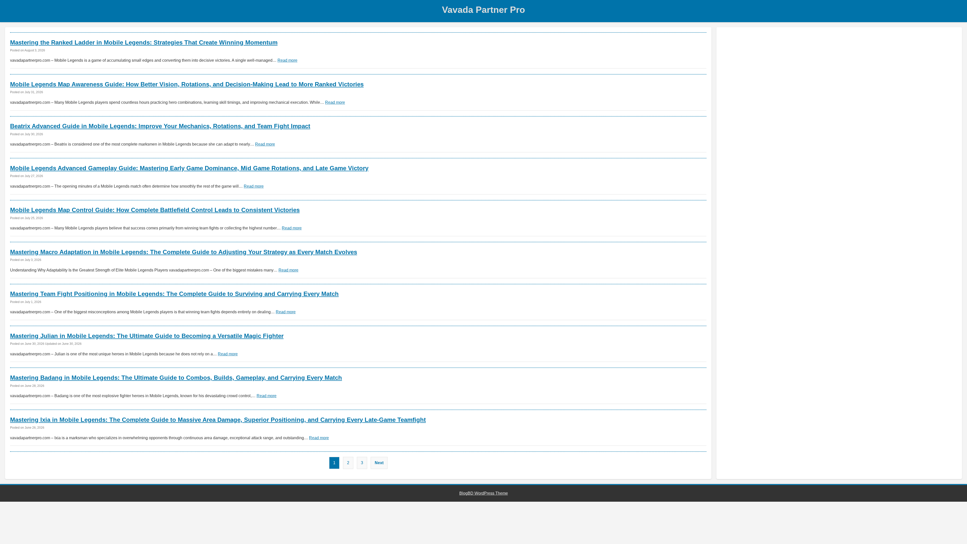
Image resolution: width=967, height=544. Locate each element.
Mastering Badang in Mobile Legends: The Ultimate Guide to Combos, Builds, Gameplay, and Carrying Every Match (176, 377)
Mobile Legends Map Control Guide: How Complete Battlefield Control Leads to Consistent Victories (155, 210)
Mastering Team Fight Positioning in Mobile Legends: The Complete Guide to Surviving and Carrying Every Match (174, 293)
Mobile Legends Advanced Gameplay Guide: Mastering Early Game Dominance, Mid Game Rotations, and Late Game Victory (189, 168)
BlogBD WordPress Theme (483, 493)
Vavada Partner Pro (483, 10)
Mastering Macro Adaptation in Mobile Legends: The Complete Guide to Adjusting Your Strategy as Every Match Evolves (183, 252)
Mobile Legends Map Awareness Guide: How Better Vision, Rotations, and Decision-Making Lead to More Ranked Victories (187, 84)
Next (379, 463)
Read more (287, 60)
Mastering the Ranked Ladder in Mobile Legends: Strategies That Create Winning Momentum (144, 42)
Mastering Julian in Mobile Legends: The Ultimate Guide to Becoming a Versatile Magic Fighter (147, 335)
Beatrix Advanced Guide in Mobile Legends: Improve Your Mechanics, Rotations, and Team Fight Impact (160, 126)
